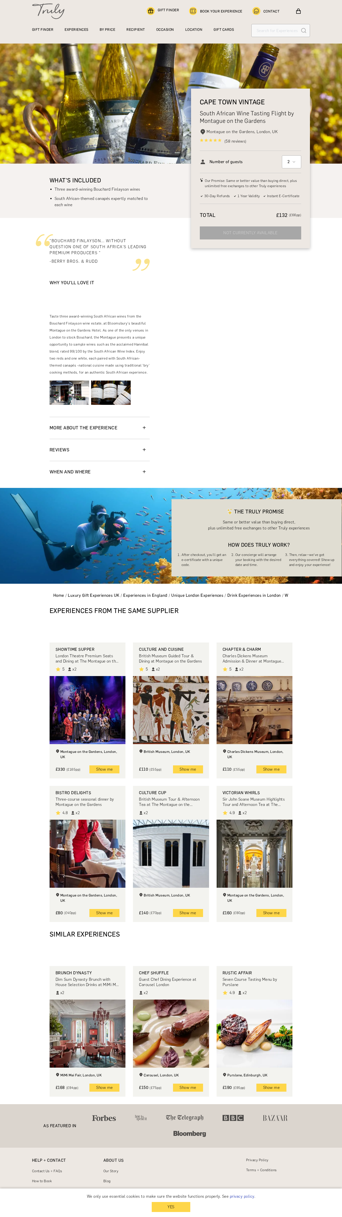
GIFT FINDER (168, 10)
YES (170, 1206)
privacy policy (242, 1196)
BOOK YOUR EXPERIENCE (221, 11)
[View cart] (298, 11)
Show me (104, 769)
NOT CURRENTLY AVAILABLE (250, 232)
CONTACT (271, 11)
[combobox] (291, 161)
